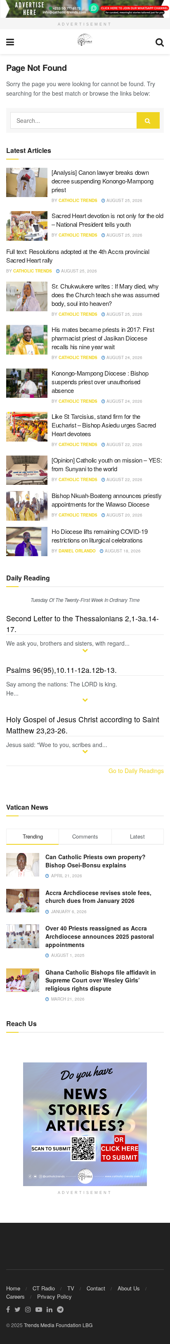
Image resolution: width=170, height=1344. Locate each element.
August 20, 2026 (123, 515)
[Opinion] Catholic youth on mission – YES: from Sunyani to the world (107, 464)
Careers (15, 1296)
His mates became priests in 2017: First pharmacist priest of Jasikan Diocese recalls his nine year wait (103, 338)
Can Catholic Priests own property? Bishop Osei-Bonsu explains (95, 861)
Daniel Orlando (77, 551)
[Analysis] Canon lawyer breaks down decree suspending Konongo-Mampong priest (102, 181)
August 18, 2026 (122, 551)
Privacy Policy (54, 1296)
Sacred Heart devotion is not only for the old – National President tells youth (107, 219)
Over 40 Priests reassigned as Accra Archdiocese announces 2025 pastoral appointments (99, 936)
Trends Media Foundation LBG (58, 1324)
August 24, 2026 (123, 357)
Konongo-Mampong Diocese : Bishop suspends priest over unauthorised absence (100, 382)
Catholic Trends (78, 200)
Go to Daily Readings (136, 770)
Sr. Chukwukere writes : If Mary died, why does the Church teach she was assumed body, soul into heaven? (105, 295)
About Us (129, 1288)
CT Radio (44, 1288)
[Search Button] (148, 120)
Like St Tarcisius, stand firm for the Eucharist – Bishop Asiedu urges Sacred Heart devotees (104, 425)
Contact (96, 1288)
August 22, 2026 (123, 444)
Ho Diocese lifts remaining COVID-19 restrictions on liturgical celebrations (100, 535)
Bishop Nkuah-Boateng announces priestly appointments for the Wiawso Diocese (106, 499)
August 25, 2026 (123, 200)
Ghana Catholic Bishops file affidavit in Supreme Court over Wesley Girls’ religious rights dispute (100, 980)
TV (70, 1288)
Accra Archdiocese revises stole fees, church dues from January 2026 (98, 896)
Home (13, 1288)
